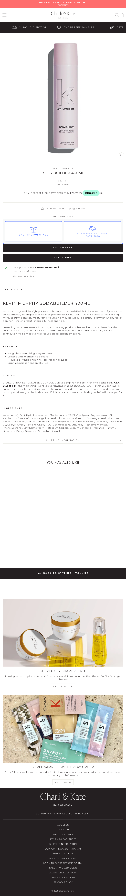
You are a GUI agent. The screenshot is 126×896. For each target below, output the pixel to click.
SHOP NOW (63, 782)
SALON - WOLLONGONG (63, 868)
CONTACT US (63, 829)
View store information (23, 276)
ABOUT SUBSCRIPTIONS (63, 858)
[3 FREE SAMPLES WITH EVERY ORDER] (63, 729)
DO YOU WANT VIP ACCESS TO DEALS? (62, 814)
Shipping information (63, 440)
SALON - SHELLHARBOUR (63, 872)
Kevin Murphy (63, 168)
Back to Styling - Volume (65, 573)
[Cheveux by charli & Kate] (63, 633)
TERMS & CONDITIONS (63, 877)
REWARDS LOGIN (63, 853)
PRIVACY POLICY (63, 882)
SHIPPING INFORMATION (63, 844)
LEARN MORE (63, 686)
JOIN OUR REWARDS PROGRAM (63, 849)
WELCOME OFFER (63, 834)
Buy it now (63, 257)
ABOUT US (63, 825)
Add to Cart (63, 248)
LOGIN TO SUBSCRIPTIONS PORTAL (63, 863)
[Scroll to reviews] (63, 200)
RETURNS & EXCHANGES (63, 839)
